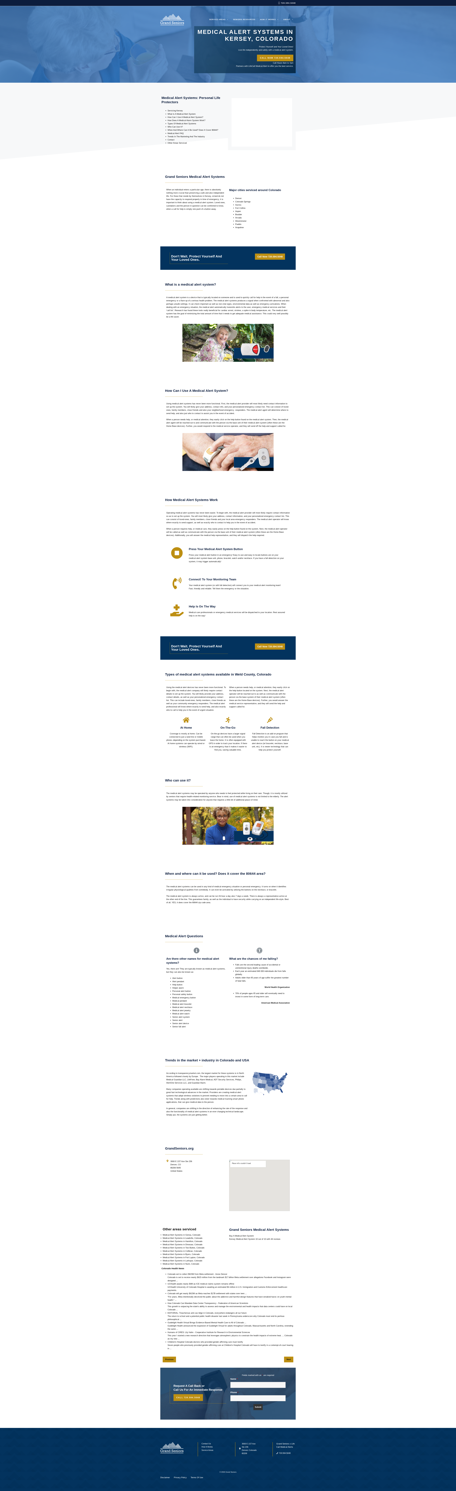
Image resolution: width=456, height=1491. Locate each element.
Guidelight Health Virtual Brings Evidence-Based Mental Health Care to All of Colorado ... (207, 1322)
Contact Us (206, 1444)
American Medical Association (275, 1003)
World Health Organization (277, 987)
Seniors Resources (244, 19)
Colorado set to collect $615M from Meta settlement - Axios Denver (197, 1274)
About (286, 19)
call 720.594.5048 (188, 1398)
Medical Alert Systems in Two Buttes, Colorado (183, 1248)
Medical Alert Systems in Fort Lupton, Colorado (184, 1257)
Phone (234, 1392)
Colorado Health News (173, 1268)
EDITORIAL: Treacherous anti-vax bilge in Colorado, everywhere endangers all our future (207, 1313)
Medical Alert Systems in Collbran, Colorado (182, 1251)
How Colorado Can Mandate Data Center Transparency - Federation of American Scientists (208, 1303)
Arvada (238, 218)
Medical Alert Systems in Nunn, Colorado (181, 1264)
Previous (169, 1359)
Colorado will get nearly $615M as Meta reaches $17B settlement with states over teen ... (207, 1293)
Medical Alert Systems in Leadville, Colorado (182, 1238)
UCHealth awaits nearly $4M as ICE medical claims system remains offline (201, 1284)
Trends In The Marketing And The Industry (186, 136)
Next (289, 1359)
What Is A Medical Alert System (182, 114)
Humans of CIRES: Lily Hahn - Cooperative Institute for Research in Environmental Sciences (209, 1332)
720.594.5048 (288, 3)
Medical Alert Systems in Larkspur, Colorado (182, 1261)
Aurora (238, 205)
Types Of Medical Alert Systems (182, 123)
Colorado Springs (243, 202)
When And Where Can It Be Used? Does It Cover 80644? (193, 130)
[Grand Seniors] (172, 19)
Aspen (238, 211)
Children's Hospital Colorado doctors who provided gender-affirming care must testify (205, 1342)
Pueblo (238, 224)
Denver (238, 198)
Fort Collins (240, 208)
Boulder (238, 214)
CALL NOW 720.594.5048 (275, 58)
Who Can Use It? (175, 127)
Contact (171, 140)
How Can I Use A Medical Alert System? (185, 117)
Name (234, 1379)
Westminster (241, 221)
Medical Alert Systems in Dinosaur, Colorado (182, 1244)
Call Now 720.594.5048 (270, 256)
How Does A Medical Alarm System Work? (186, 120)
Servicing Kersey (175, 111)
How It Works (268, 19)
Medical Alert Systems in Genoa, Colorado (181, 1235)
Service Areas (217, 19)
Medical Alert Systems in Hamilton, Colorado (182, 1241)
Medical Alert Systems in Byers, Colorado (181, 1254)
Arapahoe (239, 227)
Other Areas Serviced (177, 143)
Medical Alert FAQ (176, 133)
